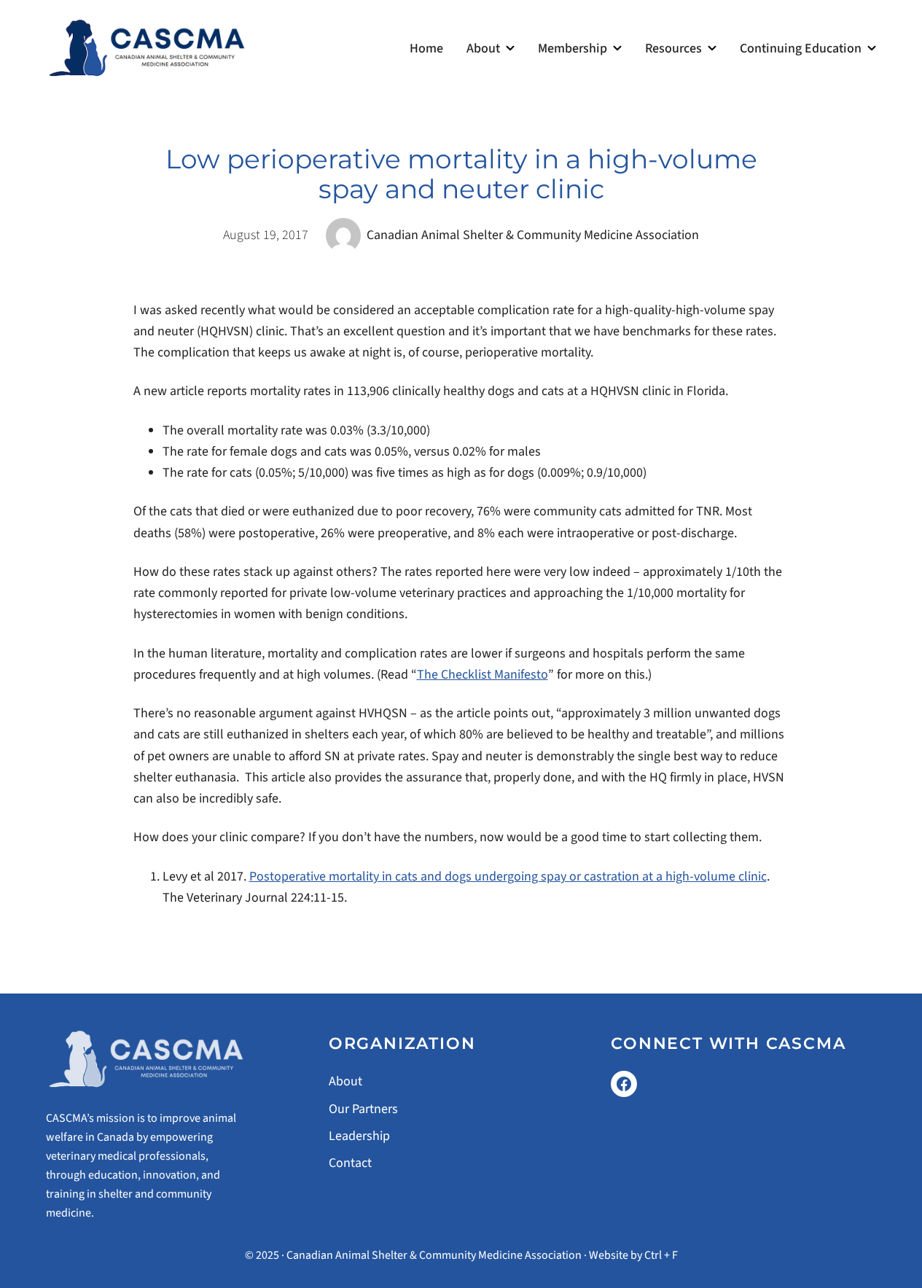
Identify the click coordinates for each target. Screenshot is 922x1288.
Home (426, 48)
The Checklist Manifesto (482, 675)
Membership (572, 48)
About (483, 48)
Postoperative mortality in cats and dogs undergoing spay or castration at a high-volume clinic (508, 876)
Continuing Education (801, 48)
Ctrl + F (661, 1255)
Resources (673, 48)
